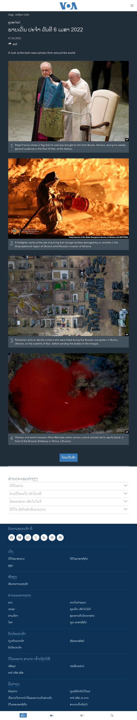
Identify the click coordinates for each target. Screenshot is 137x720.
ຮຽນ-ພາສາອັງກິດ (78, 622)
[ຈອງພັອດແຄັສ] (60, 537)
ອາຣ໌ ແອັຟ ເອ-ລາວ (79, 698)
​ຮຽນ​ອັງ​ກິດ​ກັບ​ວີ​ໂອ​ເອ (80, 691)
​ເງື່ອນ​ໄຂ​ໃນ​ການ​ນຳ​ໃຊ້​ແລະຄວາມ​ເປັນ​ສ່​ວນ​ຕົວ (30, 698)
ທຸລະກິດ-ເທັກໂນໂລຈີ (80, 609)
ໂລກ (10, 622)
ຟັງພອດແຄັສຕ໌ (77, 641)
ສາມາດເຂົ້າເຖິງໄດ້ (79, 705)
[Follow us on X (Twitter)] (35, 537)
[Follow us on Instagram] (27, 537)
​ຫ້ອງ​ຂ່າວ (12, 691)
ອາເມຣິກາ (13, 616)
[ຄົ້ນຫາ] (112, 715)
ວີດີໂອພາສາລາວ (16, 559)
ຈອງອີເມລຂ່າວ (77, 666)
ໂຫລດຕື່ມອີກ (69, 457)
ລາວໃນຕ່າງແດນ (78, 603)
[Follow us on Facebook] (11, 537)
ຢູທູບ (10, 566)
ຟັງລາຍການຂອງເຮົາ (18, 584)
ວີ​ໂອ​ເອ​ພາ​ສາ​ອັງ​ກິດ (17, 705)
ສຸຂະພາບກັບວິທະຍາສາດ (82, 616)
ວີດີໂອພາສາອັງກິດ (79, 559)
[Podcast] (52, 537)
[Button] (12, 44)
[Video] (51, 715)
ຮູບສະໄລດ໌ (14, 22)
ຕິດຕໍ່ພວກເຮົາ (15, 648)
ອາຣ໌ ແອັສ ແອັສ (15, 673)
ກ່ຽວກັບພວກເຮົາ (16, 641)
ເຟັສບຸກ (12, 666)
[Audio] (82, 715)
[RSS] (44, 537)
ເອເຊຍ (11, 609)
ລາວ (10, 603)
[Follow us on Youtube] (19, 537)
